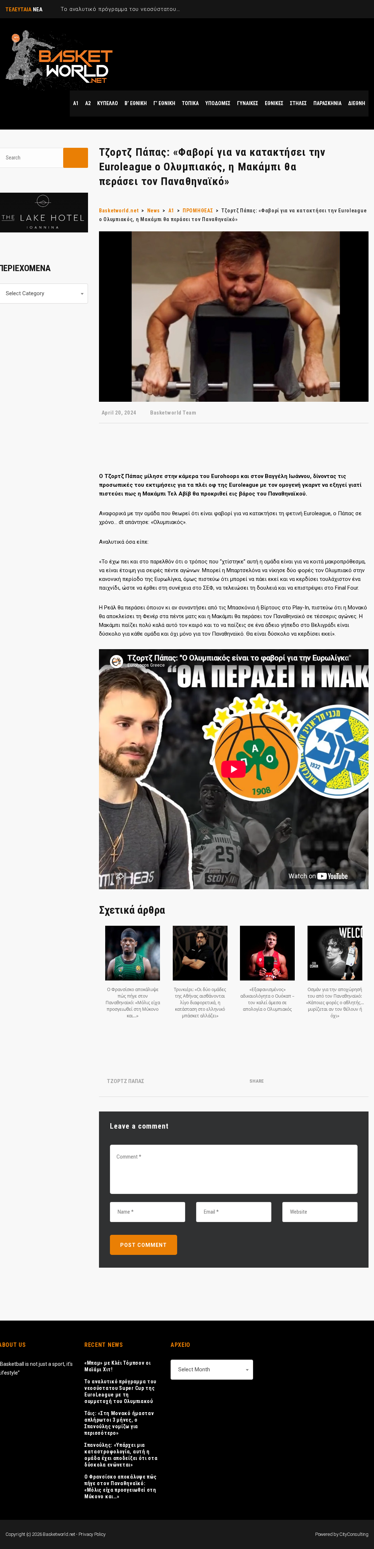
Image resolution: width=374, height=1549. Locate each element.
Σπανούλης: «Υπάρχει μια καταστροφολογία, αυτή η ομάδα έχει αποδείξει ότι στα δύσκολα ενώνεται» (121, 1455)
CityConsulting (354, 1534)
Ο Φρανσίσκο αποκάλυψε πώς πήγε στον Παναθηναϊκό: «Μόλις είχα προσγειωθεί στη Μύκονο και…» (120, 1486)
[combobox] (212, 1370)
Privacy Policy (92, 1534)
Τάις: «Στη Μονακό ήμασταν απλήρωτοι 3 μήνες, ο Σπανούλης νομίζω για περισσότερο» (119, 1423)
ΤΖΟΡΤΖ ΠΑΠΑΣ (125, 1081)
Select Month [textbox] (194, 1369)
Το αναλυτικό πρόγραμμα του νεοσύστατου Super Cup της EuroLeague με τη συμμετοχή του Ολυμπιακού (120, 1391)
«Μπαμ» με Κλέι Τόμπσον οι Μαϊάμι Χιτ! (117, 1366)
